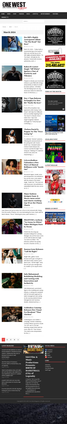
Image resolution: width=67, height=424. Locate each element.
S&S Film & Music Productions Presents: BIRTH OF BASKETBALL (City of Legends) (11, 363)
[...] (28, 393)
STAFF (14, 14)
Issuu (48, 353)
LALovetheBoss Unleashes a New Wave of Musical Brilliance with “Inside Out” (34, 164)
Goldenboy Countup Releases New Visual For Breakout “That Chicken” (33, 311)
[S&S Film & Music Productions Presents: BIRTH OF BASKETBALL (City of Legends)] (33, 349)
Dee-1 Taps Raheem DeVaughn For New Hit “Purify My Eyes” (32, 100)
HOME (3, 14)
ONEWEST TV (4, 17)
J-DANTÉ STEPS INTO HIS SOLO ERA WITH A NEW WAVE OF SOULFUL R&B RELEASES (11, 382)
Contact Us (48, 366)
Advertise (47, 364)
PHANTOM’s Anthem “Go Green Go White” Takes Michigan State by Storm (33, 223)
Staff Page (48, 370)
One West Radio (49, 368)
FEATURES (55, 14)
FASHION (21, 14)
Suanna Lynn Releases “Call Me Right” (33, 250)
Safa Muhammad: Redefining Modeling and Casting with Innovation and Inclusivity (33, 278)
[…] (34, 61)
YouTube (49, 357)
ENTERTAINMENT (45, 14)
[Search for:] (33, 21)
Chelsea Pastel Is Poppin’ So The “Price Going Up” (33, 131)
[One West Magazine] (33, 6)
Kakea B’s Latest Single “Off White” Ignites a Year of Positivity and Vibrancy (32, 71)
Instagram (49, 351)
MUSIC (28, 14)
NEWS (8, 14)
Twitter (49, 355)
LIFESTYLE (35, 14)
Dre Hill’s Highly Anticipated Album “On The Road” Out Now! (32, 40)
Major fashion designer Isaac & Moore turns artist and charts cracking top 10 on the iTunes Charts (33, 199)
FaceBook (49, 350)
